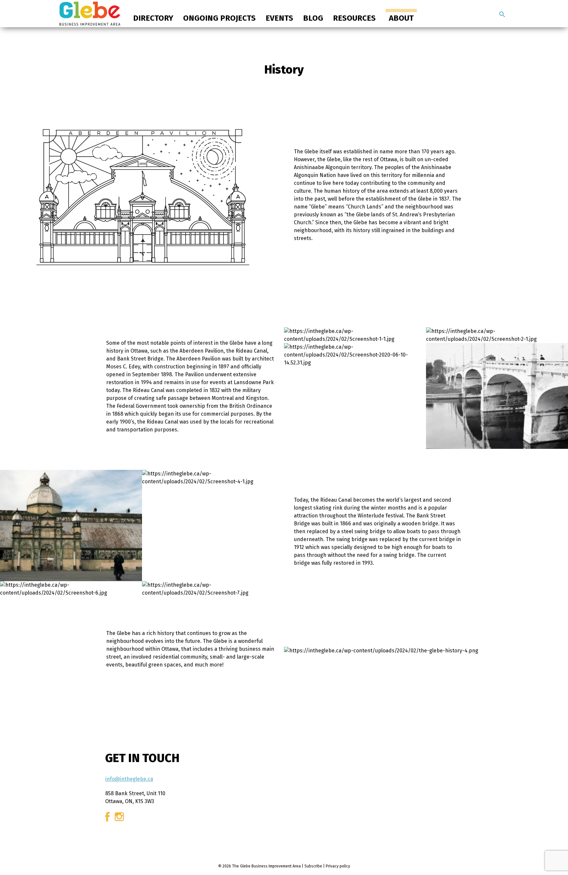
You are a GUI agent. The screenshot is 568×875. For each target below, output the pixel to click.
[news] (502, 14)
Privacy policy (338, 866)
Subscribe (313, 866)
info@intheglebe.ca (129, 779)
